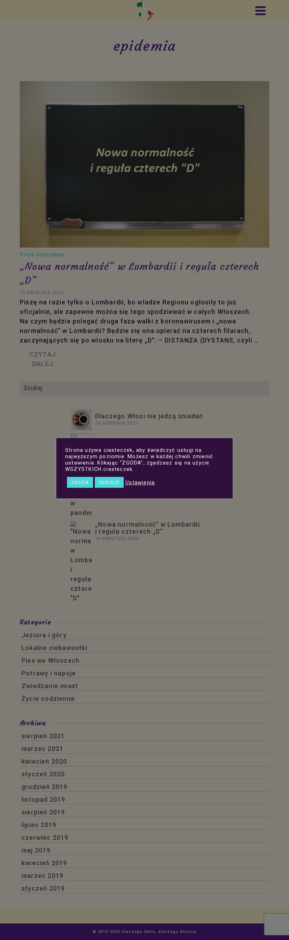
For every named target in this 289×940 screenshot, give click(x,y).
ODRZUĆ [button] (109, 482)
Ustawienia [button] (140, 482)
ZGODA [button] (80, 482)
